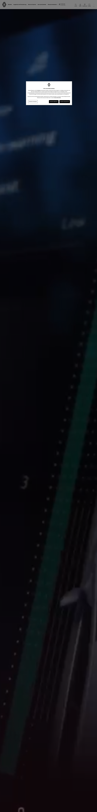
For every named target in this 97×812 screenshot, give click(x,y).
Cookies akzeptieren (64, 101)
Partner (39, 90)
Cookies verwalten (33, 101)
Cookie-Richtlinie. (57, 97)
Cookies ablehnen (54, 101)
